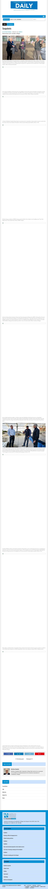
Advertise (4, 792)
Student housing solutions (8, 838)
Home (3, 798)
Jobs (3, 789)
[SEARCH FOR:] (38, 19)
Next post (28, 759)
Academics (27, 887)
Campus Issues (6, 868)
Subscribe (34, 885)
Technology (6, 876)
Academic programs (7, 865)
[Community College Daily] (24, 6)
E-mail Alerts (4, 786)
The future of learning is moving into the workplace (13, 849)
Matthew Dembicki (15, 769)
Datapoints (32, 887)
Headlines (5, 832)
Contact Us (4, 795)
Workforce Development (8, 879)
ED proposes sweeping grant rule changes (11, 855)
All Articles (29, 885)
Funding (5, 871)
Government (6, 874)
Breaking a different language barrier (10, 835)
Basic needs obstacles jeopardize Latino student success (14, 846)
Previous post (20, 759)
